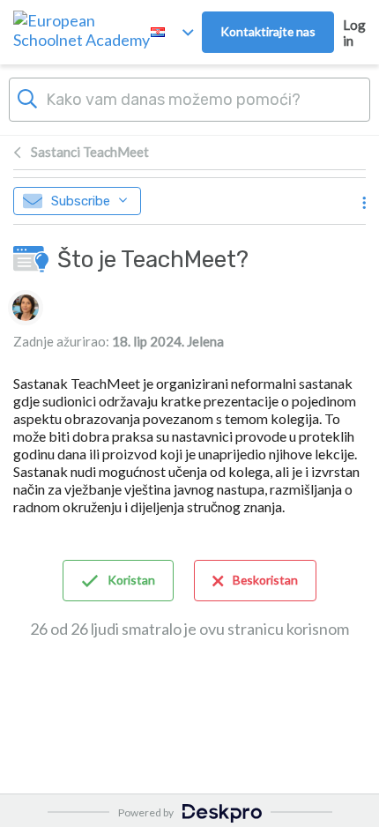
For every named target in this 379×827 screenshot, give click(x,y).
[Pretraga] (27, 97)
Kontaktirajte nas (268, 31)
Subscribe (80, 201)
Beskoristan (265, 579)
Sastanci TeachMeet (90, 152)
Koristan (131, 579)
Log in (354, 32)
